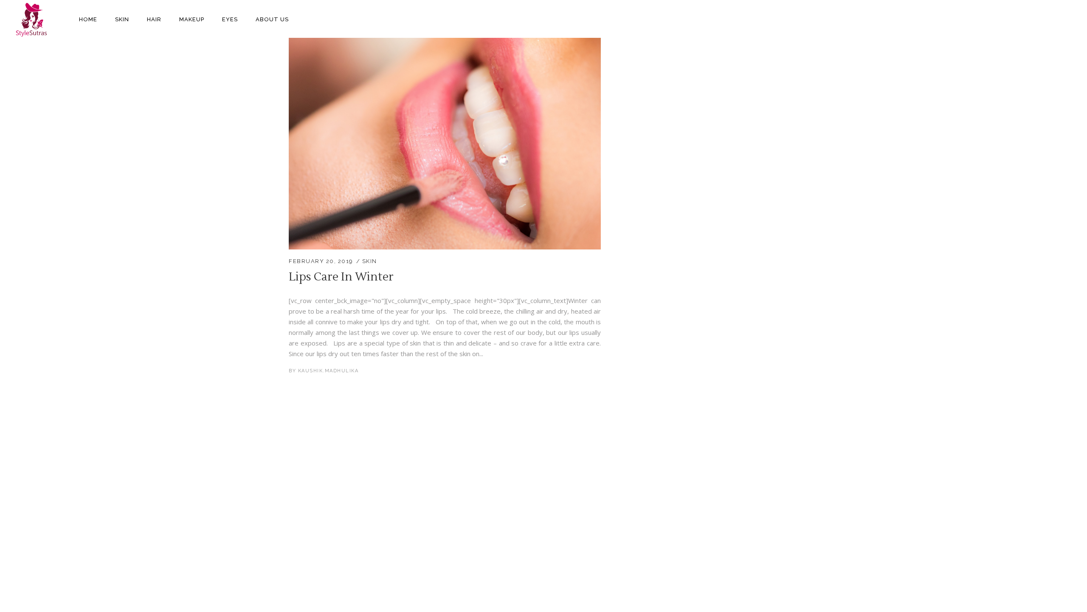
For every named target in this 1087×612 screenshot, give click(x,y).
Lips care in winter (341, 276)
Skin (369, 261)
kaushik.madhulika (328, 371)
